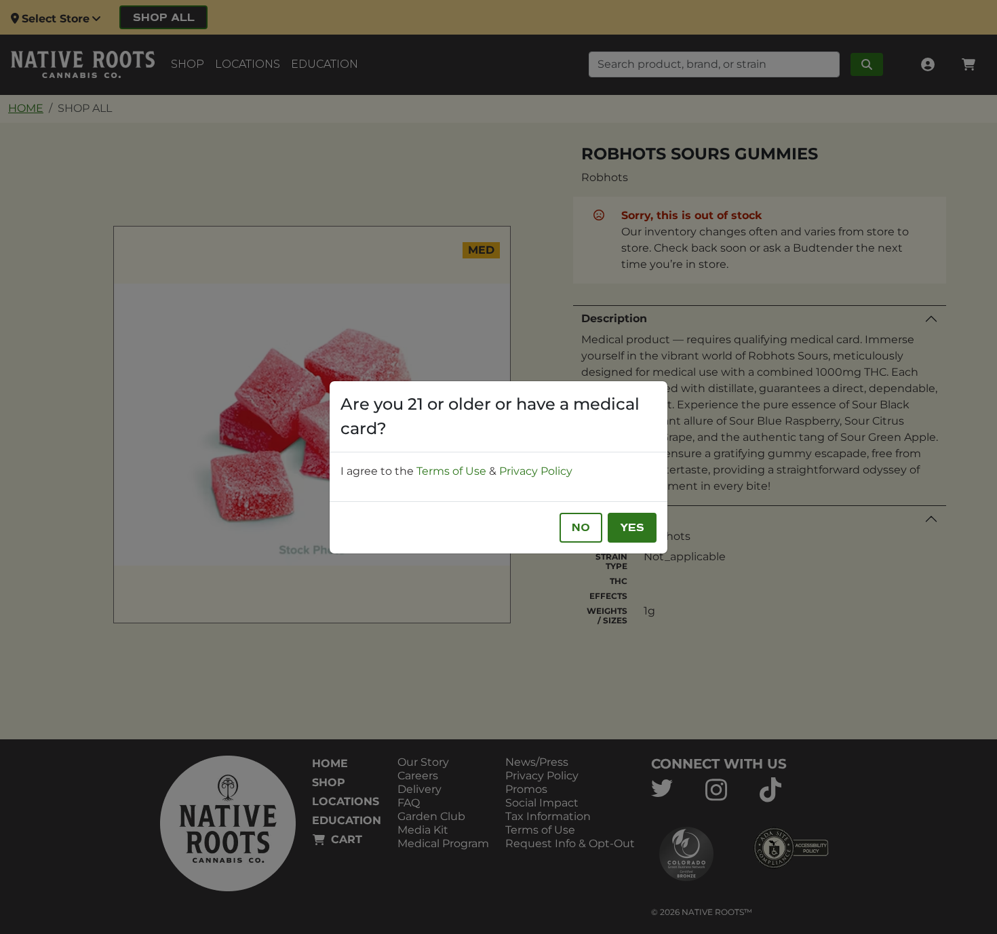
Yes (632, 527)
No (581, 527)
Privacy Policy (535, 471)
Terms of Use (451, 471)
